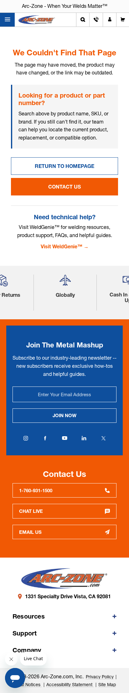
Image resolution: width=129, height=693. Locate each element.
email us (30, 532)
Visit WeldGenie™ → (65, 246)
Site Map (107, 684)
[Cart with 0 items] (122, 20)
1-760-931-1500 (35, 490)
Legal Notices (27, 684)
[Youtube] (64, 438)
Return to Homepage (64, 166)
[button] (65, 283)
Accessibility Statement (70, 684)
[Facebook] (45, 438)
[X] (103, 438)
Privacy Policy (100, 677)
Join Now (64, 415)
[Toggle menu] (7, 20)
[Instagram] (25, 438)
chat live (31, 511)
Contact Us (64, 187)
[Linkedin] (84, 438)
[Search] (82, 20)
